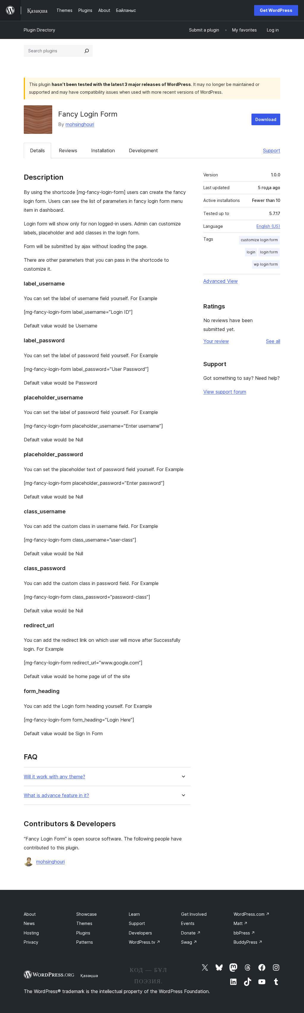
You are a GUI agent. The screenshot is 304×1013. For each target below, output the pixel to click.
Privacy (31, 942)
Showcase (86, 914)
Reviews (68, 150)
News (29, 923)
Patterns (84, 942)
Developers (140, 932)
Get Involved (194, 914)
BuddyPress (248, 942)
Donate (191, 932)
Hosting (31, 932)
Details (37, 150)
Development (143, 150)
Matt (241, 923)
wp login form (266, 264)
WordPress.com (252, 914)
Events (187, 923)
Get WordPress (276, 10)
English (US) (268, 226)
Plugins (83, 932)
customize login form (259, 240)
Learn (134, 914)
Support (271, 150)
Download (265, 119)
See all (273, 341)
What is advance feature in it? (56, 795)
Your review (216, 341)
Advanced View (220, 281)
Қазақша (89, 975)
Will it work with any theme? (54, 777)
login (251, 252)
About (30, 914)
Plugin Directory (39, 29)
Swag (189, 942)
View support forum (224, 392)
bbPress (244, 932)
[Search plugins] (87, 51)
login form (269, 252)
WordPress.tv (144, 942)
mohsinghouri (80, 124)
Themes (84, 923)
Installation (103, 150)
